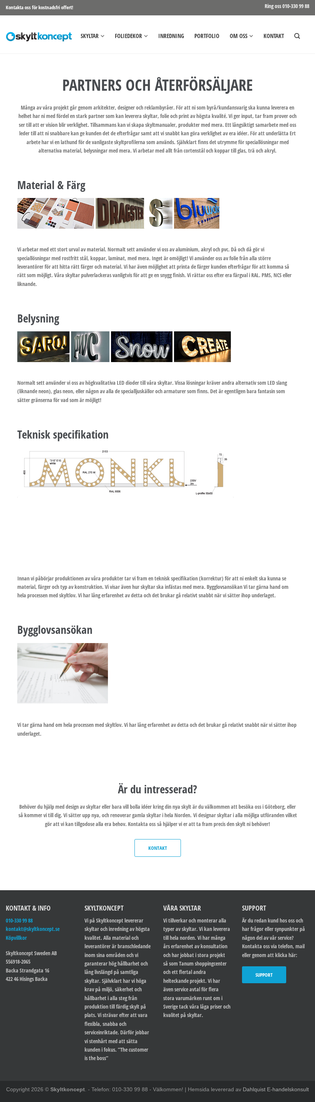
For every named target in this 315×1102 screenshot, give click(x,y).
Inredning (171, 36)
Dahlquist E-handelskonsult (276, 1089)
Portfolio (206, 36)
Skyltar (90, 36)
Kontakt (274, 36)
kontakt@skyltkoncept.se (33, 928)
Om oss (238, 36)
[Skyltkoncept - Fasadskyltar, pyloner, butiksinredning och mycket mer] (39, 34)
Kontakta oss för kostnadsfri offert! (39, 7)
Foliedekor (128, 36)
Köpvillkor (16, 937)
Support (264, 974)
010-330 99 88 (19, 920)
